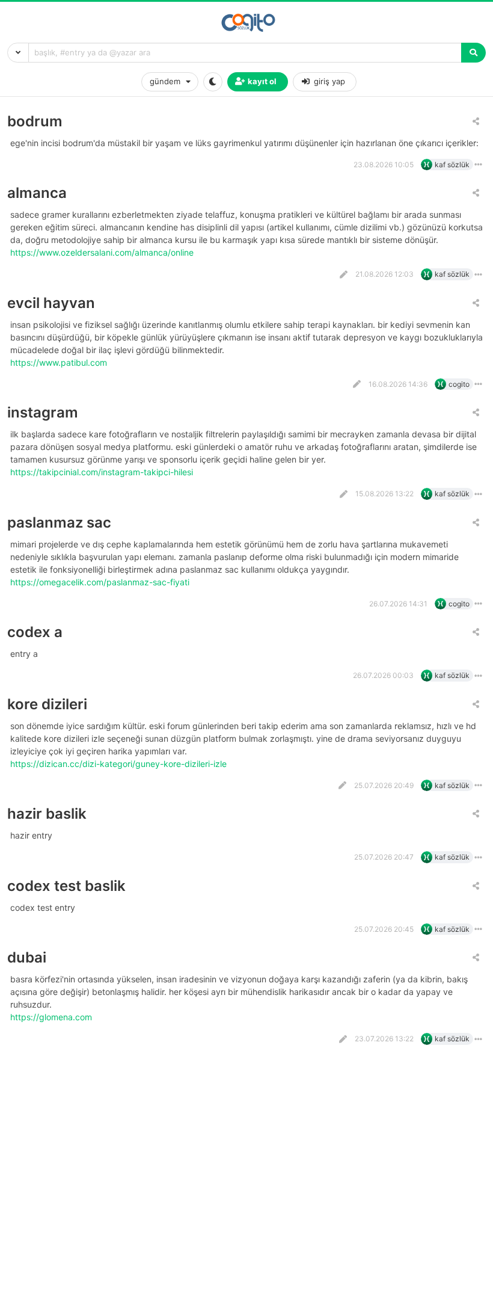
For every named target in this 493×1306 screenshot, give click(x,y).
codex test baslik (66, 886)
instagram (42, 412)
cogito (459, 384)
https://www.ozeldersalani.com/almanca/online (103, 252)
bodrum (35, 121)
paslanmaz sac (59, 522)
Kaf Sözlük (452, 164)
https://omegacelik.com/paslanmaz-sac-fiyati (101, 582)
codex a (35, 632)
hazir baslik (47, 813)
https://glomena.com (52, 1017)
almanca (37, 193)
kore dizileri (47, 704)
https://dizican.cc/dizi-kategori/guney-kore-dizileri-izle (119, 764)
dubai (26, 957)
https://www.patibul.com (59, 362)
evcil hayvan (51, 303)
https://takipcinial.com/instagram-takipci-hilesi (102, 472)
